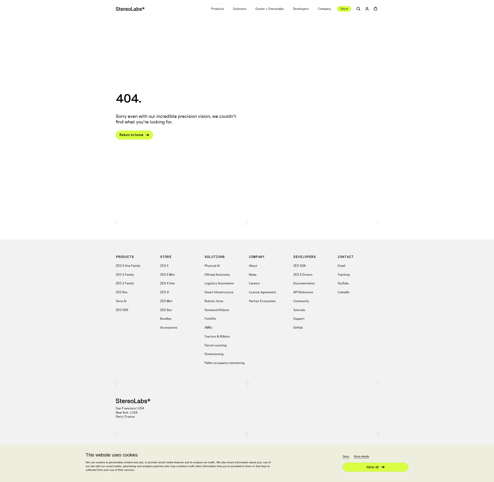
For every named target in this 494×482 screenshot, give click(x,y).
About (253, 266)
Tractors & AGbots (217, 336)
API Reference (303, 292)
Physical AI (212, 266)
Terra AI (121, 301)
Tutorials (299, 310)
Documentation (304, 283)
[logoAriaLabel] (130, 9)
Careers (254, 283)
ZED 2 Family (125, 283)
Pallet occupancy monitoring (224, 363)
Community (301, 301)
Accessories (168, 327)
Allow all (372, 467)
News (252, 274)
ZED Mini (166, 301)
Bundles (165, 318)
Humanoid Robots (217, 310)
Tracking (344, 274)
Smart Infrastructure (219, 292)
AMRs (208, 327)
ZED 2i (164, 292)
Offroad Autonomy (217, 274)
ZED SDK (122, 310)
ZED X (164, 266)
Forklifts (210, 318)
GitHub (298, 327)
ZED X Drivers (302, 274)
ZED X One (167, 283)
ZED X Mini (167, 274)
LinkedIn (343, 292)
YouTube (343, 283)
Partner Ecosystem (262, 301)
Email (341, 266)
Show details (361, 456)
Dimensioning (214, 354)
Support (299, 318)
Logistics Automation (219, 283)
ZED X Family (125, 274)
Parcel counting (216, 345)
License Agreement (262, 292)
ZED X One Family (128, 266)
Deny (346, 456)
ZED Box (121, 292)
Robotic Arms (214, 301)
